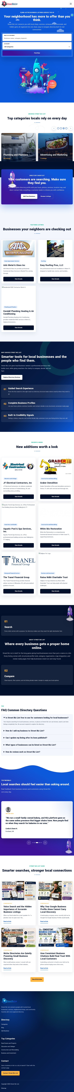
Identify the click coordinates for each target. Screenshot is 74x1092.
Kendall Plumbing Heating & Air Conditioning (18, 312)
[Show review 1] (32, 842)
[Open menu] (71, 4)
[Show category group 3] (64, 128)
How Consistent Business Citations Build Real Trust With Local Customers (55, 956)
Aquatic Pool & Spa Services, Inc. (17, 530)
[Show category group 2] (61, 128)
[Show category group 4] (66, 128)
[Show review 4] (38, 842)
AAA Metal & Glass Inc (14, 265)
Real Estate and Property (8, 1043)
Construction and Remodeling (10, 1050)
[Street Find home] (9, 4)
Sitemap (3, 1088)
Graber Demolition (49, 482)
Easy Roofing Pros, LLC (51, 265)
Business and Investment (8, 1053)
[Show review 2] (34, 842)
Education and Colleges (8, 1046)
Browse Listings (46, 196)
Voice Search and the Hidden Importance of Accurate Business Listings (18, 909)
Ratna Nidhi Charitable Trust (54, 577)
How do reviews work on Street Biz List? (23, 752)
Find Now (37, 53)
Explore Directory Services (11, 377)
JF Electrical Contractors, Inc (17, 482)
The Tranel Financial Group (16, 577)
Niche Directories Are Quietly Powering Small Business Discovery (18, 956)
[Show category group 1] (58, 128)
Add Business (5, 1031)
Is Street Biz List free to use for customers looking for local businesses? (37, 717)
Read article (7, 921)
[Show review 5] (41, 842)
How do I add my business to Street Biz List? (25, 730)
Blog (2, 1028)
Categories (4, 1024)
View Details (18, 279)
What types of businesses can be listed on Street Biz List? (31, 745)
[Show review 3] (36, 842)
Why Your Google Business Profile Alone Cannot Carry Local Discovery (53, 909)
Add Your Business (29, 196)
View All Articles (37, 979)
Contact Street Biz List (10, 1073)
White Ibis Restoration (51, 528)
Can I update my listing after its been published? (26, 738)
